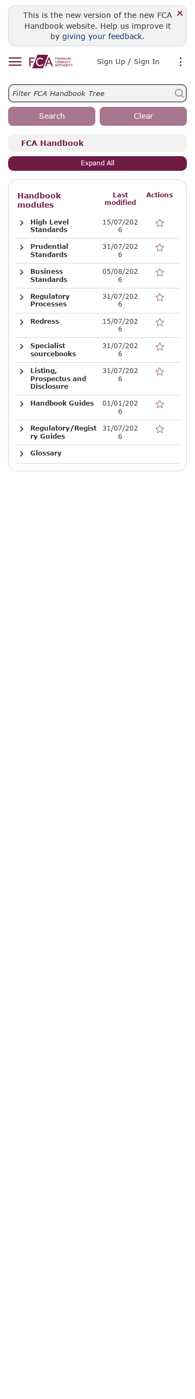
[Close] (180, 13)
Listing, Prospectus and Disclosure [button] (58, 378)
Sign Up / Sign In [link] (128, 61)
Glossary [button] (46, 453)
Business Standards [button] (48, 275)
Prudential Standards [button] (49, 250)
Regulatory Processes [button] (50, 300)
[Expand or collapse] (21, 223)
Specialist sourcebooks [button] (53, 349)
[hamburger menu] (15, 62)
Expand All (97, 163)
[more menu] (181, 62)
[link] (51, 61)
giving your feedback (102, 36)
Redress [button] (44, 321)
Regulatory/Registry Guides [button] (63, 432)
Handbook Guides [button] (62, 403)
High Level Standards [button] (49, 226)
